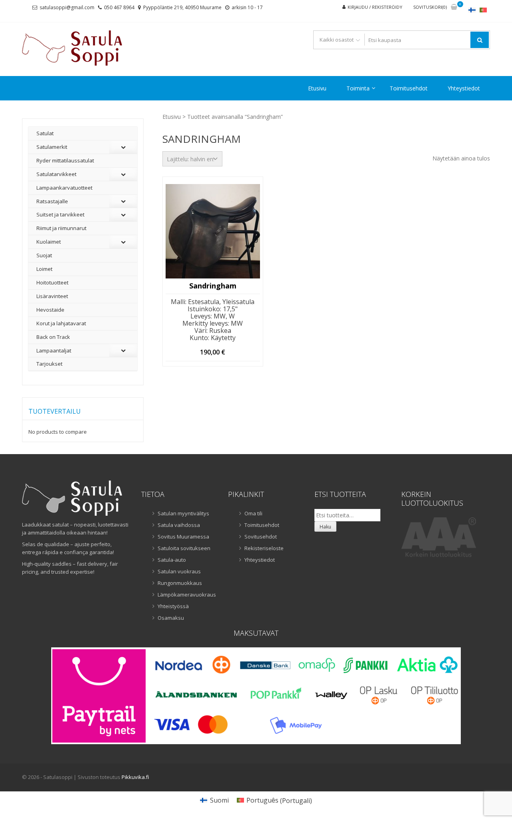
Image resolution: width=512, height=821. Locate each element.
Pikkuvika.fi (135, 777)
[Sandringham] (213, 231)
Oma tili (253, 513)
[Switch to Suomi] (472, 9)
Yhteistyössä (173, 606)
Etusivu (317, 88)
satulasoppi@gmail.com (67, 7)
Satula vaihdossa (179, 525)
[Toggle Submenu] (123, 147)
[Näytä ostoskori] (454, 7)
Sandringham (212, 286)
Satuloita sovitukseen (184, 548)
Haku (325, 526)
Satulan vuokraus (179, 571)
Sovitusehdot (260, 536)
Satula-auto (172, 559)
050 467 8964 (119, 7)
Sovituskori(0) (430, 7)
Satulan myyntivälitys (183, 513)
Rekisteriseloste (264, 548)
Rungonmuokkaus (180, 583)
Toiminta (358, 88)
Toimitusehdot (409, 88)
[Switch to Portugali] (483, 9)
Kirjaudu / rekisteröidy (375, 7)
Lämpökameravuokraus (187, 594)
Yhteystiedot (464, 88)
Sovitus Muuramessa (183, 536)
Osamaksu (171, 617)
